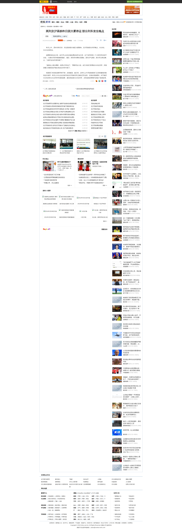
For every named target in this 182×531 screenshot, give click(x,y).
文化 (106, 17)
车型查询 (131, 514)
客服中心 (83, 523)
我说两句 (98, 510)
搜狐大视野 (129, 479)
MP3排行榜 (132, 505)
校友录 (105, 510)
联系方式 (89, 523)
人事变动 (57, 496)
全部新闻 (123, 523)
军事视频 (57, 517)
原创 (101, 507)
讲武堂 (65, 519)
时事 (61, 26)
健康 (99, 17)
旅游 (102, 17)
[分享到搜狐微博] (96, 81)
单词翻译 (131, 510)
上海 (87, 514)
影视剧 (102, 501)
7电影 (71, 479)
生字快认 (117, 519)
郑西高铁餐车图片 (97, 128)
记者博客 (64, 507)
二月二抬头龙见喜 (50, 89)
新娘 (83, 505)
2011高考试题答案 (46, 484)
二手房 (88, 501)
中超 (101, 496)
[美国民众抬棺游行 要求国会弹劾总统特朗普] (50, 197)
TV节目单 (117, 517)
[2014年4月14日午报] (83, 197)
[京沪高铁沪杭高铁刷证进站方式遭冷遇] (49, 144)
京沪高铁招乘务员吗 (97, 117)
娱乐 (61, 17)
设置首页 (51, 523)
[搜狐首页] (44, 1)
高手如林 (100, 482)
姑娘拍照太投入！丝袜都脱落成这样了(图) (93, 177)
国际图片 (57, 507)
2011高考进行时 (116, 479)
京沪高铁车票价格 (97, 106)
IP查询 (131, 501)
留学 (101, 505)
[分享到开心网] (102, 81)
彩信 (93, 517)
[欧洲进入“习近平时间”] (100, 197)
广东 (91, 514)
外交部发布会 (61, 498)
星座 (87, 505)
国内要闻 (56, 26)
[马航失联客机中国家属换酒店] (66, 211)
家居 (84, 17)
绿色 (105, 507)
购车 (79, 501)
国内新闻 (49, 26)
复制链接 (97, 40)
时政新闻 (50, 496)
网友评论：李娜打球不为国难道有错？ (91, 183)
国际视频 (50, 507)
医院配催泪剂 (130, 22)
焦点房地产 (87, 493)
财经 (68, 17)
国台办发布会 (52, 498)
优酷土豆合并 (120, 22)
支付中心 (65, 523)
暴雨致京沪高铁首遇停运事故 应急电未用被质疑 (59, 122)
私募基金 (85, 482)
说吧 (89, 519)
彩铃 (89, 517)
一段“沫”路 (83, 217)
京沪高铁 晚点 (95, 109)
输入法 (80, 519)
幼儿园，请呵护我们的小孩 (100, 217)
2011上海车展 (73, 482)
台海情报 (57, 514)
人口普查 (128, 482)
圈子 (79, 514)
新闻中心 (43, 26)
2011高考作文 (102, 484)
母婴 (92, 17)
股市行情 (117, 505)
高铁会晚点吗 (95, 103)
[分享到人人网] (105, 81)
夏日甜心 (57, 479)
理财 (83, 498)
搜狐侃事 (50, 501)
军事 (50, 17)
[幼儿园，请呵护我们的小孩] (100, 211)
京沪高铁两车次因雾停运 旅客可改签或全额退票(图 (60, 103)
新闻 (47, 17)
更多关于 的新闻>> (77, 131)
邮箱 (83, 514)
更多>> (105, 221)
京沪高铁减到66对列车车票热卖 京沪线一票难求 (59, 109)
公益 (71, 22)
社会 (62, 22)
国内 (53, 22)
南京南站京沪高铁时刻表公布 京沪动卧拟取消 (58, 128)
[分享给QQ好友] (99, 81)
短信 (84, 517)
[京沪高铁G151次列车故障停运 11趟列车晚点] (100, 144)
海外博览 (57, 505)
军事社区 (50, 519)
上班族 (99, 479)
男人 (87, 510)
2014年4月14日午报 (83, 203)
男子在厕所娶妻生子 (64, 162)
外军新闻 (64, 514)
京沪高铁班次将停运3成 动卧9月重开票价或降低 (59, 114)
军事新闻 (43, 514)
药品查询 (131, 498)
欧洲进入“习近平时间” (100, 203)
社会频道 (43, 498)
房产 (81, 17)
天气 (79, 507)
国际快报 (50, 505)
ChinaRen (80, 493)
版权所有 (109, 525)
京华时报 (69, 40)
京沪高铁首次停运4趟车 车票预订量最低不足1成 (59, 120)
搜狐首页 (41, 17)
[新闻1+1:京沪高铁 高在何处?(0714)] (83, 144)
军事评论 (50, 517)
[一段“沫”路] (83, 211)
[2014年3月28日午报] (50, 211)
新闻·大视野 (47, 190)
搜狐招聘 (71, 523)
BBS (109, 17)
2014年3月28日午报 (50, 217)
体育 (54, 17)
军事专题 (64, 517)
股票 (72, 17)
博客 (113, 17)
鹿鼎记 (80, 517)
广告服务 (77, 523)
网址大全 (117, 510)
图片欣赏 (131, 507)
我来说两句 (60, 36)
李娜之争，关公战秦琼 (51, 183)
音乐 (101, 498)
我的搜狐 (69, 1)
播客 (97, 501)
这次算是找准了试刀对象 (52, 174)
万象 (56, 501)
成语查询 (117, 501)
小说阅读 (131, 519)
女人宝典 (131, 517)
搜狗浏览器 (118, 514)
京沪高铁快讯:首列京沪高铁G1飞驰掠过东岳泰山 (59, 125)
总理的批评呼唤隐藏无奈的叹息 (54, 177)
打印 (101, 40)
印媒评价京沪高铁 (97, 122)
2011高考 (114, 484)
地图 (84, 519)
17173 (93, 493)
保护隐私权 (96, 523)
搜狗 (97, 493)
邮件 (75, 1)
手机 (83, 510)
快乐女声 (85, 479)
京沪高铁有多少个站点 (98, 120)
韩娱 (97, 498)
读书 (97, 507)
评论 (76, 22)
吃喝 (87, 507)
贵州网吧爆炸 (87, 484)
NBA (57, 17)
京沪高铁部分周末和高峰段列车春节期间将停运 (58, 106)
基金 (87, 498)
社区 (81, 22)
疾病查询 (117, 507)
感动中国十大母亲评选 (61, 484)
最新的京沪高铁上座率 (98, 114)
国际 (57, 22)
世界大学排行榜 (130, 484)
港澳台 (63, 496)
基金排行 (131, 496)
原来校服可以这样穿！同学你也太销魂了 (92, 174)
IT (74, 17)
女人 (88, 17)
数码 (79, 510)
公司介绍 (111, 523)
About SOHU (104, 523)
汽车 (77, 17)
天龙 (75, 517)
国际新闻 (43, 505)
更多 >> (70, 185)
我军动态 (50, 514)
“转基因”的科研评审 (50, 180)
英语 (105, 505)
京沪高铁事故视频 (97, 125)
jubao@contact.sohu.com (98, 527)
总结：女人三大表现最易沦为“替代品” (91, 180)
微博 (117, 17)
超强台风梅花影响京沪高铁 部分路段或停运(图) (58, 117)
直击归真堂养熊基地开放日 (85, 89)
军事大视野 (58, 519)
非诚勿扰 (114, 482)
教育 (95, 17)
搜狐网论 (57, 510)
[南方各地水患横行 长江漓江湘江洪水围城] (66, 197)
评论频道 (43, 507)
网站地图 (117, 523)
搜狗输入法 (118, 496)
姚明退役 (57, 482)
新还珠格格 (44, 482)
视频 (64, 17)
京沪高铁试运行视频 (97, 112)
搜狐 (75, 493)
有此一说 (50, 510)
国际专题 (64, 505)
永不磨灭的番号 (45, 479)
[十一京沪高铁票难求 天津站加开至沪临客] (66, 144)
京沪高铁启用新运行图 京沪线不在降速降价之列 (59, 112)
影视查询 (117, 498)
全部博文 (130, 523)
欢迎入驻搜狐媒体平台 (135, 1)
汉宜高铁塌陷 (138, 22)
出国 (97, 505)
